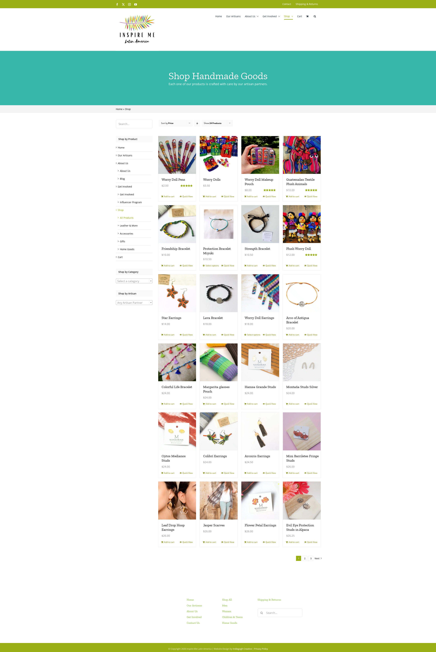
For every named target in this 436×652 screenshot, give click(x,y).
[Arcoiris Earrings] (260, 431)
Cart (120, 257)
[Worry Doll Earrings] (260, 293)
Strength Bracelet (257, 249)
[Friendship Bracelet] (177, 224)
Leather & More (129, 225)
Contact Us (193, 622)
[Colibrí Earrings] (219, 431)
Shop (121, 210)
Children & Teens (232, 617)
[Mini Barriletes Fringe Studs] (302, 431)
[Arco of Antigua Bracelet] (302, 293)
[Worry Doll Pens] (177, 155)
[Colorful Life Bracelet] (177, 362)
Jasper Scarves (214, 525)
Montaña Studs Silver (302, 387)
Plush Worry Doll (298, 249)
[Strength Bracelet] (260, 224)
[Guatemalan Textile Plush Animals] (302, 155)
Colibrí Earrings (215, 456)
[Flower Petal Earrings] (260, 500)
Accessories (126, 233)
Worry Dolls (212, 179)
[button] (315, 16)
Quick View (187, 196)
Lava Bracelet (213, 318)
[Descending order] (197, 123)
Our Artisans (125, 155)
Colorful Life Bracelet (177, 387)
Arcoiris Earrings (257, 456)
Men (224, 605)
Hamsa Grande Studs (260, 387)
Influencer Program (131, 202)
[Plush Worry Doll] (302, 224)
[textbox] (134, 281)
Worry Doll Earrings (259, 318)
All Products (127, 217)
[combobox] (134, 281)
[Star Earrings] (177, 293)
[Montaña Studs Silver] (302, 362)
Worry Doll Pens (173, 179)
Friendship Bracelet (176, 249)
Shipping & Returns (269, 599)
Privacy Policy (261, 648)
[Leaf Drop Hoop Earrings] (177, 500)
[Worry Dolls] (219, 155)
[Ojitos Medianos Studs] (177, 431)
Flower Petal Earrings (260, 525)
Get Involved (125, 186)
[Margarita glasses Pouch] (219, 362)
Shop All (227, 599)
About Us (123, 163)
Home (119, 109)
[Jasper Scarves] (219, 500)
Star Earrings (171, 318)
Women (226, 611)
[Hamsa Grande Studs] (260, 362)
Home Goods (127, 249)
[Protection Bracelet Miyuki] (219, 224)
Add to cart (169, 196)
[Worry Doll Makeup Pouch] (260, 155)
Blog (122, 178)
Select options (212, 265)
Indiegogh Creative (242, 648)
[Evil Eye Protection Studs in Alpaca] (302, 500)
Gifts (122, 241)
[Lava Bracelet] (219, 293)
